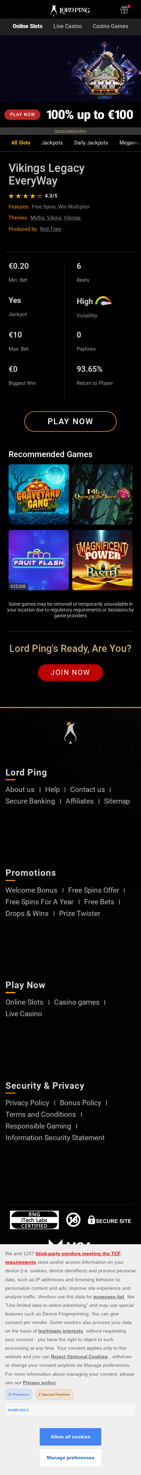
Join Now (70, 672)
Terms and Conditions (40, 1115)
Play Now (70, 421)
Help (52, 790)
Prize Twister (79, 914)
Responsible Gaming (38, 1126)
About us (20, 790)
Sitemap (117, 801)
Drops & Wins (27, 914)
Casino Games (110, 26)
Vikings (72, 218)
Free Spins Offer (93, 890)
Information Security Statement (55, 1138)
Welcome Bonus (31, 890)
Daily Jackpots (91, 143)
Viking (54, 218)
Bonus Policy (80, 1103)
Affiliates (80, 801)
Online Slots (27, 26)
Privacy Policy (27, 1103)
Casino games (77, 1002)
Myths (37, 218)
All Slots (20, 143)
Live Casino (67, 26)
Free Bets (99, 902)
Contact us (87, 790)
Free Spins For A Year (39, 902)
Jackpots (52, 143)
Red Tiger (51, 229)
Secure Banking (30, 801)
